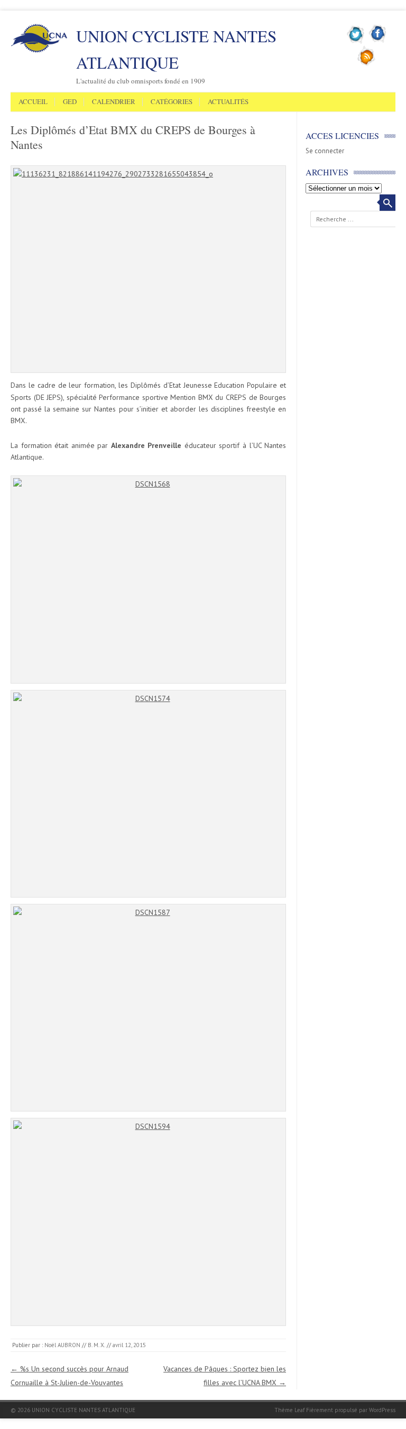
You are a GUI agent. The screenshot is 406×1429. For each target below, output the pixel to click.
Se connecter (325, 150)
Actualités (228, 102)
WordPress (382, 1410)
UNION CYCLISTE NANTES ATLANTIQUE (176, 49)
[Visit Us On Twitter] (356, 41)
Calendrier (113, 102)
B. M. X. (96, 1345)
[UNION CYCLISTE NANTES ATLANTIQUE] (39, 50)
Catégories (171, 102)
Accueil (33, 102)
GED (70, 102)
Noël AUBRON (62, 1345)
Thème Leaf (289, 1410)
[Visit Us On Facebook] (378, 41)
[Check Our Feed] (366, 64)
